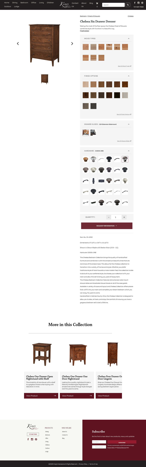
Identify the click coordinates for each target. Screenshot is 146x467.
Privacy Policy (111, 447)
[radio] (86, 47)
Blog (91, 3)
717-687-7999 (33, 434)
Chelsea (130, 16)
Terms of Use (93, 464)
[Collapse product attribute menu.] (128, 38)
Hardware (89, 151)
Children (50, 3)
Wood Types (89, 38)
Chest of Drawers (94, 16)
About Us (83, 4)
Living (41, 3)
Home (6, 3)
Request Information (105, 226)
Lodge (16, 6)
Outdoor (7, 6)
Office (33, 3)
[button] (17, 43)
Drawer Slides (91, 124)
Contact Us (75, 4)
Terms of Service (121, 447)
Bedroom (24, 3)
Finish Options (91, 76)
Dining (14, 3)
